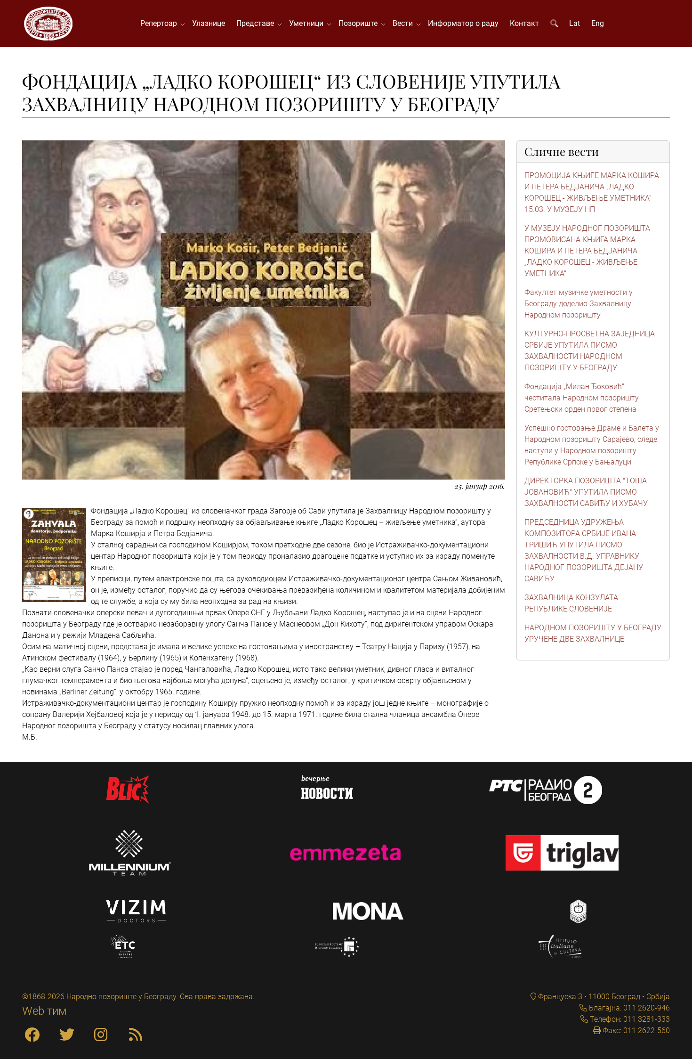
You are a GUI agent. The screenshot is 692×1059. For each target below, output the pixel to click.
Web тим (44, 1011)
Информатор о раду (463, 23)
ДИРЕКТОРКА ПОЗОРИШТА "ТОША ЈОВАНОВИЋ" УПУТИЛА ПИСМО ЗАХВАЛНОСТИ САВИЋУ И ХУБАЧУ (586, 492)
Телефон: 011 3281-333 (629, 1019)
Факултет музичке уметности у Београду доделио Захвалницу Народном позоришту (578, 303)
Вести (405, 23)
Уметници (308, 23)
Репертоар (160, 23)
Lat (574, 23)
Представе (257, 23)
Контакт (524, 23)
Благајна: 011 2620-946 (628, 1007)
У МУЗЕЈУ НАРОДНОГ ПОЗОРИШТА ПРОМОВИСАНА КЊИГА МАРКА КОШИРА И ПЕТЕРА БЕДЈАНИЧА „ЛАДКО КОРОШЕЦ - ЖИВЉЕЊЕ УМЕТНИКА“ (587, 251)
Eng (597, 23)
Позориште (359, 23)
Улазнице (208, 23)
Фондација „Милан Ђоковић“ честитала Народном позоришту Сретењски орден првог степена (581, 398)
